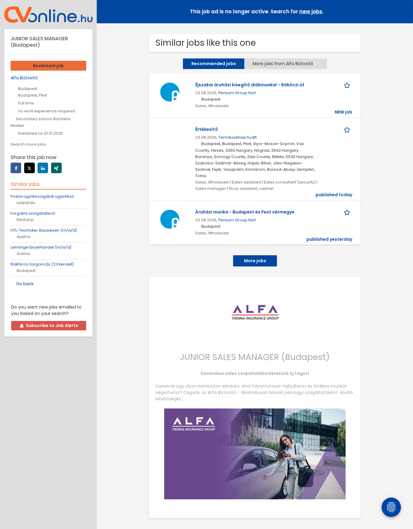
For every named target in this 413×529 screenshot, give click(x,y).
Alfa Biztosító (24, 78)
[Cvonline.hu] (48, 14)
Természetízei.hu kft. (238, 137)
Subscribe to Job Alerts (52, 325)
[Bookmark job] (348, 85)
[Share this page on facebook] (16, 168)
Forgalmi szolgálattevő (33, 213)
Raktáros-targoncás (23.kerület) (42, 264)
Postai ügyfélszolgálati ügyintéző (42, 196)
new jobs (310, 11)
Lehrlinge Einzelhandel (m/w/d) (41, 247)
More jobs (255, 261)
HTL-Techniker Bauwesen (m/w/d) (44, 230)
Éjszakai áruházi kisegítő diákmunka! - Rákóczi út (249, 85)
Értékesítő (206, 129)
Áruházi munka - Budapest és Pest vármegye (244, 212)
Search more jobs (28, 144)
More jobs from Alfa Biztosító (283, 64)
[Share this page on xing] (56, 168)
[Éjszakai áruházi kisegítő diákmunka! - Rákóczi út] (169, 92)
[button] (403, 11)
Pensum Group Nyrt (237, 92)
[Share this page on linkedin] (42, 168)
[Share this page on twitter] (29, 168)
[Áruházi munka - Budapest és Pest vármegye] (169, 219)
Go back (25, 284)
